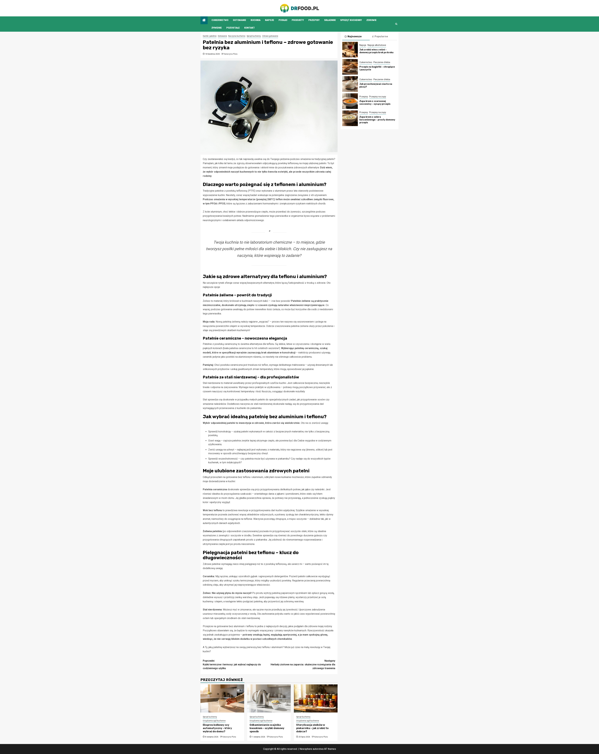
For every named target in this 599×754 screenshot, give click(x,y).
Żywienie (217, 28)
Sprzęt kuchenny (351, 20)
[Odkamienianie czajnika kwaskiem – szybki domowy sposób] (269, 698)
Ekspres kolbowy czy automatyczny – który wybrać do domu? (217, 728)
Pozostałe (233, 28)
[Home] (204, 20)
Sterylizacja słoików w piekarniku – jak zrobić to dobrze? (312, 728)
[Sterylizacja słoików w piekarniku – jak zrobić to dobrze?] (316, 698)
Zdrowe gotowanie (270, 36)
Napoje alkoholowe (377, 45)
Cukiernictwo (220, 20)
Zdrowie (371, 20)
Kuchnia (256, 20)
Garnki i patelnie (210, 36)
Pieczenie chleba (381, 62)
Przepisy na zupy (377, 96)
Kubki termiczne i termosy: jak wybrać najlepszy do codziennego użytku (232, 664)
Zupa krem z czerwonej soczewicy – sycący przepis (374, 102)
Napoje (269, 20)
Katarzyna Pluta (230, 54)
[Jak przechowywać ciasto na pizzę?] (350, 84)
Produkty (298, 20)
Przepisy (314, 20)
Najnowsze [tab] (355, 36)
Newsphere (306, 748)
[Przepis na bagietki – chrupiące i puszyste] (350, 67)
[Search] (396, 24)
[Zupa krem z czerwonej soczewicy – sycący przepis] (350, 101)
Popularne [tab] (381, 36)
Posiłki (283, 20)
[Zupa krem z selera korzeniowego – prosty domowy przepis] (350, 118)
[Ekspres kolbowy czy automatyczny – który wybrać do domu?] (222, 698)
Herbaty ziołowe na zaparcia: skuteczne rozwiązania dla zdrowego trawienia (303, 664)
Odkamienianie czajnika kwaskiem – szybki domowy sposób (267, 728)
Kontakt (249, 28)
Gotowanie (239, 20)
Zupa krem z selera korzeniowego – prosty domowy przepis (377, 120)
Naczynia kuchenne (236, 36)
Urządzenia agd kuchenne (214, 721)
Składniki (330, 20)
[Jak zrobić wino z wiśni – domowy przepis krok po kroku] (350, 49)
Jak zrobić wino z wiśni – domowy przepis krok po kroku (376, 51)
